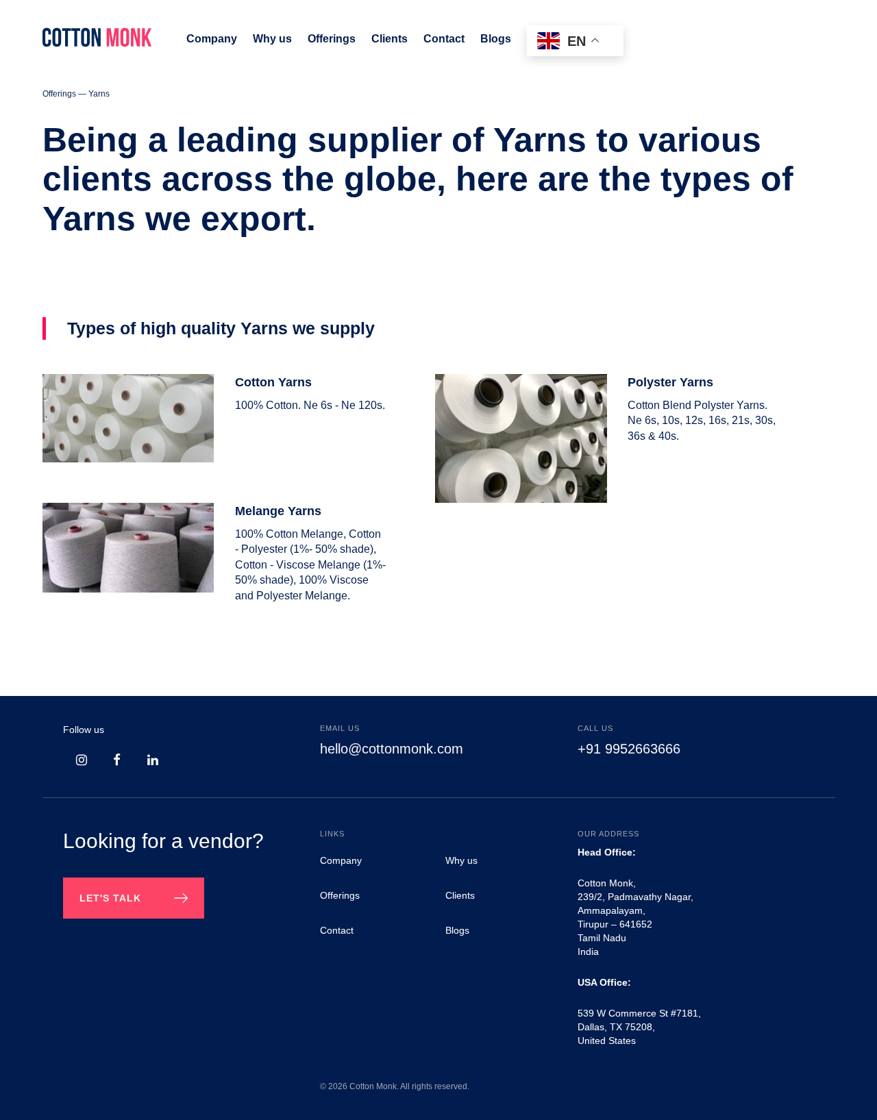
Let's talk (110, 898)
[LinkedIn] (150, 760)
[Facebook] (115, 760)
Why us (461, 860)
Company (341, 860)
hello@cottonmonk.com (391, 748)
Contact (337, 930)
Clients (460, 895)
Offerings (340, 895)
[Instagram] (79, 760)
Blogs (457, 930)
